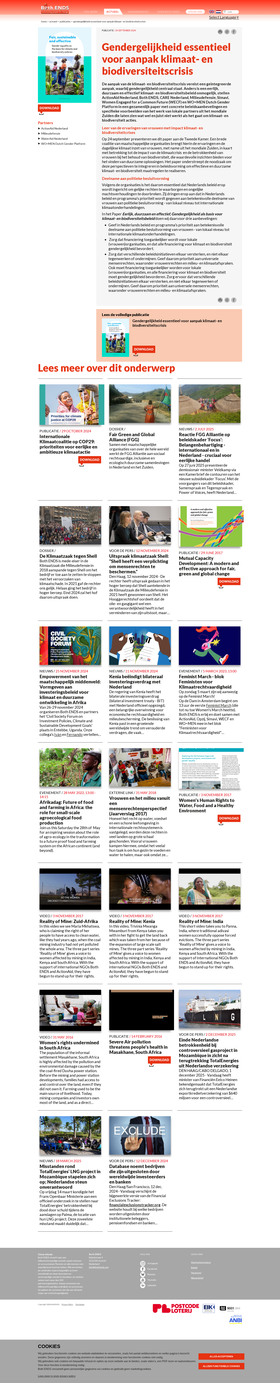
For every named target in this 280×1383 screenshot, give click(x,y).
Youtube (151, 1279)
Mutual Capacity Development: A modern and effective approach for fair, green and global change (209, 565)
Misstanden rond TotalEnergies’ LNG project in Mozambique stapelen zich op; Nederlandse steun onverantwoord (70, 1176)
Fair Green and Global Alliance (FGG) (132, 437)
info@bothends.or (98, 1267)
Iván (57, 734)
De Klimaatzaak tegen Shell (68, 556)
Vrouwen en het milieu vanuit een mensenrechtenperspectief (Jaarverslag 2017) (139, 805)
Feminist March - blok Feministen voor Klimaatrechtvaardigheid (205, 682)
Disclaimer (80, 1304)
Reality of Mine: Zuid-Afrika (69, 921)
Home (44, 21)
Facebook (152, 1268)
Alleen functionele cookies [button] (221, 1366)
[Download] (115, 355)
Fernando (75, 734)
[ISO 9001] (209, 1312)
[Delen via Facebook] (233, 33)
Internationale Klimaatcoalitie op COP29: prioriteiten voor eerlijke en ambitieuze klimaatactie (68, 444)
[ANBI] (235, 1322)
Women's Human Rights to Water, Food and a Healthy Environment (206, 805)
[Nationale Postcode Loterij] (176, 1312)
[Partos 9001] (230, 1312)
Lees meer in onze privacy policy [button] (57, 1376)
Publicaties (65, 21)
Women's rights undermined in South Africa (69, 1045)
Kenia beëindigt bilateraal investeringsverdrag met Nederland (136, 682)
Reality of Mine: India (201, 921)
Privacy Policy (67, 1304)
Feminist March (218, 705)
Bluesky (151, 1274)
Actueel (53, 21)
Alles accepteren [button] (221, 1356)
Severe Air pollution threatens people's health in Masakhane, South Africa (138, 1047)
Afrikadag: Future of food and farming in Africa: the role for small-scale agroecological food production (66, 812)
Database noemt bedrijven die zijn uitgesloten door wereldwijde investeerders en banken (137, 1174)
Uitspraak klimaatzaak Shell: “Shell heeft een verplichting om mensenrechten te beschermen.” (139, 563)
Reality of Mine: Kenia (132, 921)
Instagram (152, 1263)
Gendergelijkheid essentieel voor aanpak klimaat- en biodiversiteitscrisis (109, 21)
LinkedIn (151, 1285)
